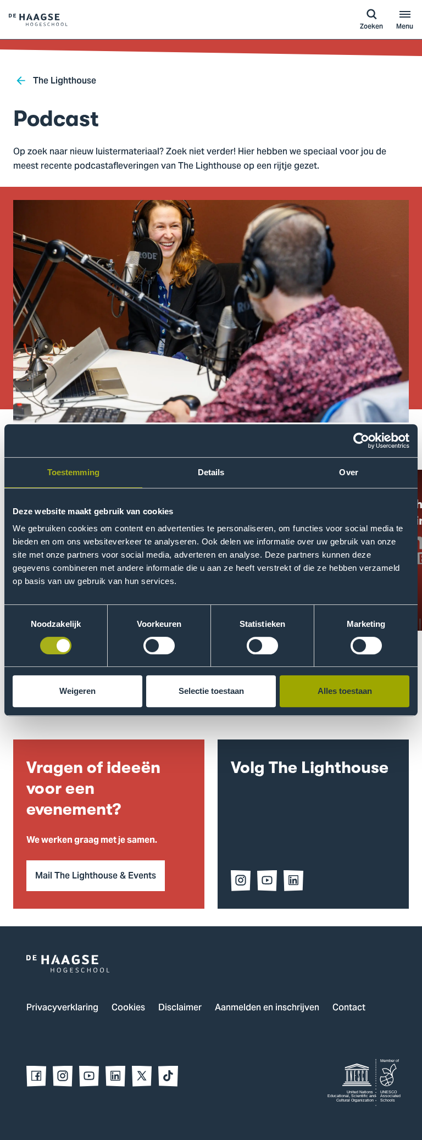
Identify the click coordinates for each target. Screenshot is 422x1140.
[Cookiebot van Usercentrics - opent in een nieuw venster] (361, 440)
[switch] (159, 645)
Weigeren (77, 691)
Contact (348, 1008)
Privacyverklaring (62, 1008)
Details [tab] (211, 472)
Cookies (128, 1008)
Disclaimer (180, 1008)
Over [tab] (348, 472)
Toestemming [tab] (73, 472)
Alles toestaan (345, 691)
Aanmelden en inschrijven (267, 1008)
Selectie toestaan (211, 691)
